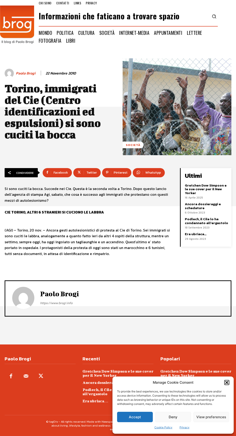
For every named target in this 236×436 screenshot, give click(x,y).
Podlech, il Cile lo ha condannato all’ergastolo (206, 220)
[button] (226, 382)
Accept (135, 417)
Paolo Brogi (25, 73)
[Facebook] (11, 376)
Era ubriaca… (195, 234)
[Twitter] (41, 376)
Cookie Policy (163, 427)
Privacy (184, 427)
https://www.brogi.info (56, 303)
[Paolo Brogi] (10, 73)
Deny (173, 417)
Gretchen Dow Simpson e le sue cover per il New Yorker (206, 189)
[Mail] (26, 376)
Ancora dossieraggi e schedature (203, 206)
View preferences (211, 417)
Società (133, 145)
